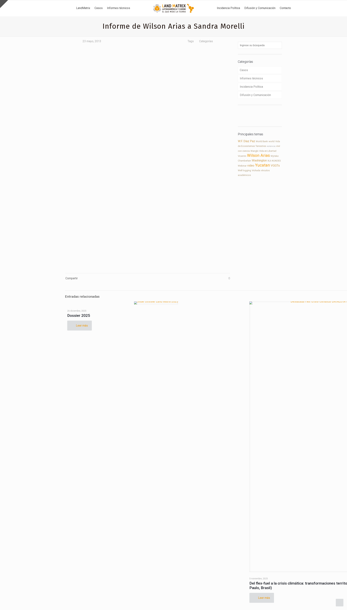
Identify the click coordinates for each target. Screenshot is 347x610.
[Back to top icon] (329, 602)
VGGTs (275, 165)
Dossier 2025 (78, 315)
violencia (271, 146)
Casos (244, 70)
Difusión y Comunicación (255, 95)
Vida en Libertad (267, 151)
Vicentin (242, 156)
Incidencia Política (251, 86)
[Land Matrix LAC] (173, 8)
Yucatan (262, 165)
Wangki (254, 151)
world (272, 141)
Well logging (244, 170)
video (250, 165)
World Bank (262, 141)
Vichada (256, 170)
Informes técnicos (251, 78)
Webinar (242, 165)
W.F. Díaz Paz (246, 141)
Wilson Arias (258, 155)
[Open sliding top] (4, 4)
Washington (259, 160)
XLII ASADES (274, 160)
